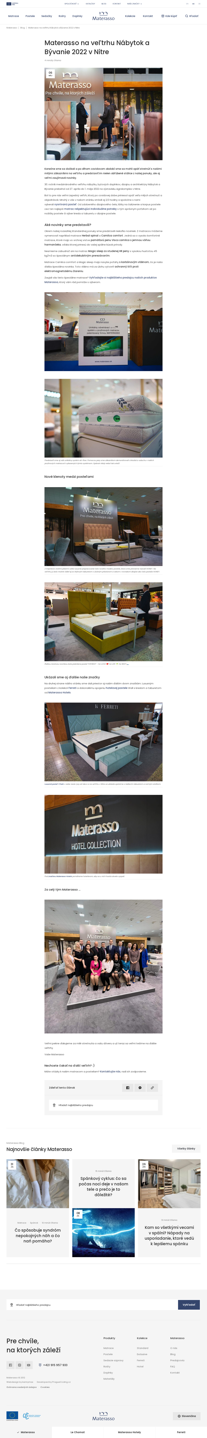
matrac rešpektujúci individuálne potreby (90, 209)
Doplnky (77, 16)
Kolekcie (130, 16)
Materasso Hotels (59, 692)
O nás (173, 1348)
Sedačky (46, 16)
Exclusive (142, 1354)
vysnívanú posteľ (65, 204)
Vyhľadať (189, 1304)
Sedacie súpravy (113, 1360)
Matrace (13, 16)
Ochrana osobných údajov (21, 1387)
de (199, 3)
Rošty (62, 16)
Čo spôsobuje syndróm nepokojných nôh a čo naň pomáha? (38, 1236)
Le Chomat (78, 1432)
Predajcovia (177, 1360)
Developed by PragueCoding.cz (54, 1382)
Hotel (140, 1366)
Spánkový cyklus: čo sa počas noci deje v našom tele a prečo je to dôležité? (103, 1186)
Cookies (44, 1387)
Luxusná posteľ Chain (54, 784)
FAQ (172, 1366)
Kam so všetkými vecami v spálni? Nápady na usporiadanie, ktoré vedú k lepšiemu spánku (169, 1235)
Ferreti (72, 688)
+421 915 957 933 (55, 1365)
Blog (104, 3)
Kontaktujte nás (110, 1071)
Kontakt (117, 3)
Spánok (34, 1222)
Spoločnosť (70, 3)
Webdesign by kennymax (19, 1382)
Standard (142, 1348)
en (187, 3)
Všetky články (186, 1148)
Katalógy (90, 3)
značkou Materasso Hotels (60, 876)
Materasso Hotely (129, 1432)
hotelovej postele (116, 688)
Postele (30, 16)
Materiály (109, 1378)
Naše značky (133, 3)
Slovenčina (189, 1416)
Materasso (11, 27)
